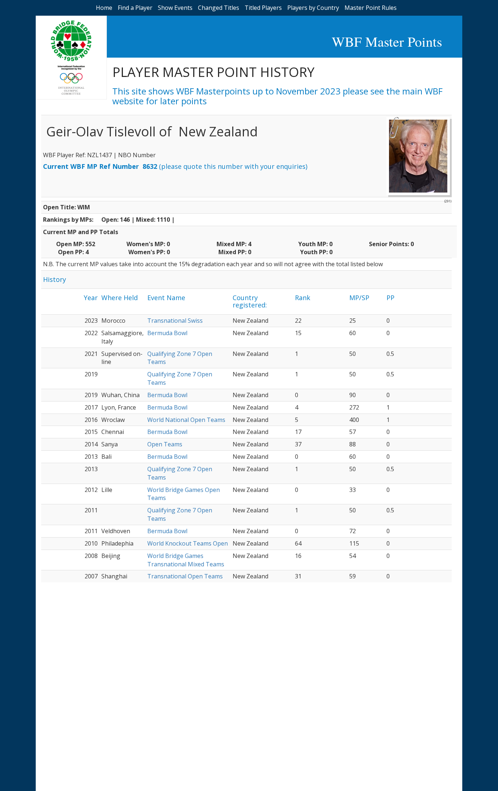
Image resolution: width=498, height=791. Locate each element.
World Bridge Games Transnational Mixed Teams (185, 560)
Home (104, 8)
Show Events (175, 8)
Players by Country (313, 8)
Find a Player (135, 8)
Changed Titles (218, 8)
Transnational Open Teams (185, 576)
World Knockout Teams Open (187, 543)
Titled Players (263, 8)
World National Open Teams (186, 420)
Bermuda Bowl (167, 333)
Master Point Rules (371, 8)
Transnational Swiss (175, 321)
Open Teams (164, 444)
